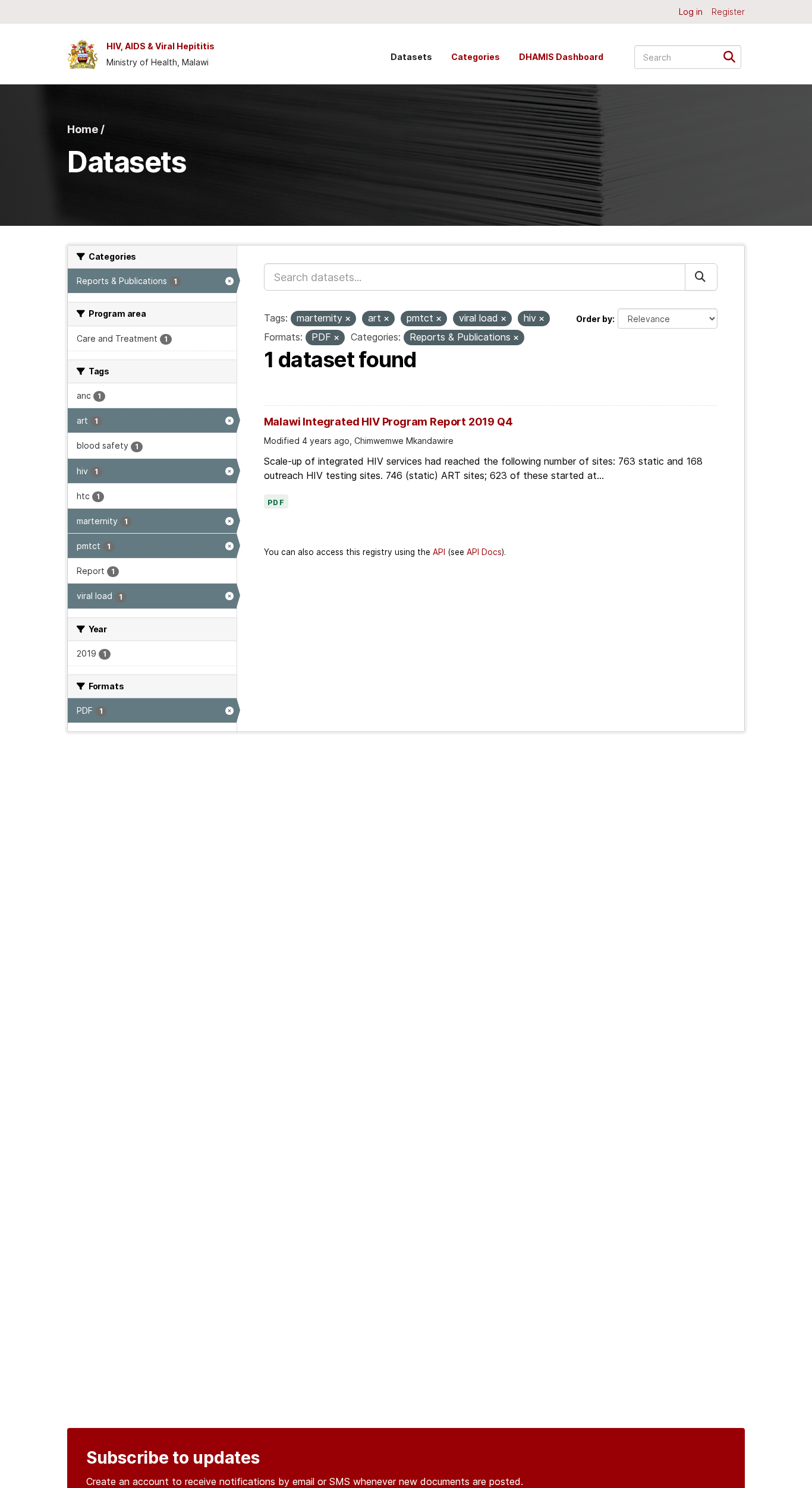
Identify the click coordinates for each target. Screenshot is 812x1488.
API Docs (484, 552)
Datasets (411, 57)
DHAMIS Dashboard (561, 57)
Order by (594, 319)
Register (728, 12)
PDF (276, 502)
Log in (691, 12)
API (439, 552)
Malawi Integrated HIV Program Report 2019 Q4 (388, 421)
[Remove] (347, 319)
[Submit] (733, 56)
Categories (475, 57)
